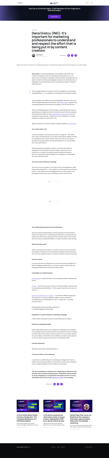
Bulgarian (63, 447)
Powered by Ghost (88, 447)
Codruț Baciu (39, 54)
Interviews (34, 30)
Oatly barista (36, 278)
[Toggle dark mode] (87, 3)
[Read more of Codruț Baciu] (33, 55)
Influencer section (57, 377)
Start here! (54, 17)
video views (64, 102)
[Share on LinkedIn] (68, 55)
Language (19, 2)
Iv (41, 84)
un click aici (71, 124)
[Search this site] (92, 3)
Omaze (34, 286)
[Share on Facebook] (75, 55)
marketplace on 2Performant (60, 114)
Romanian (53, 447)
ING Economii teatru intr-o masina (42, 295)
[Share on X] (72, 55)
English (58, 447)
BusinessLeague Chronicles (22, 447)
